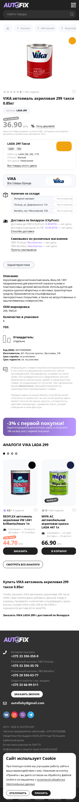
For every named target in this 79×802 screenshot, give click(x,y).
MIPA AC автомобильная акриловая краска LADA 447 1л (55, 521)
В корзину (59, 551)
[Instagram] (14, 714)
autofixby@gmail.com (27, 703)
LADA (11, 148)
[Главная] (7, 28)
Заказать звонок (27, 694)
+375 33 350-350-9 (24, 656)
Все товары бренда (19, 183)
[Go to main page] (16, 5)
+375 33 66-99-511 (24, 685)
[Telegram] (30, 714)
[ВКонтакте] (6, 714)
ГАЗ (19, 148)
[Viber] (22, 714)
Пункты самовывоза (23, 250)
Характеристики (18, 265)
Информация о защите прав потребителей (30, 749)
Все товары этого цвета (22, 165)
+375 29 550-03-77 (24, 675)
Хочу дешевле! (45, 126)
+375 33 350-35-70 (24, 666)
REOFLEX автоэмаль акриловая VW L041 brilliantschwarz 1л (17, 520)
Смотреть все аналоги (23, 564)
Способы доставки (22, 231)
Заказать (20, 551)
